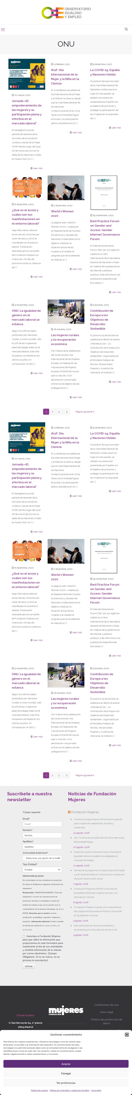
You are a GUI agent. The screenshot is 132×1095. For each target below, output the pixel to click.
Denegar (66, 1073)
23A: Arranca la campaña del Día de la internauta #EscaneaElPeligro (99, 839)
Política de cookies (39, 1090)
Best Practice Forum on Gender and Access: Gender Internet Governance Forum (105, 230)
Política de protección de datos (106, 1021)
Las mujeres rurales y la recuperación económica (65, 339)
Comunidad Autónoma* (35, 852)
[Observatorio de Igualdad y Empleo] (66, 12)
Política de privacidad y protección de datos (69, 1090)
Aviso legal (96, 1090)
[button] (127, 1034)
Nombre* (27, 830)
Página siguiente (84, 411)
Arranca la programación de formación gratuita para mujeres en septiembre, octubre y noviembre (98, 823)
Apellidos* (28, 841)
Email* (26, 818)
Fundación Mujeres (85, 812)
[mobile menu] (3, 29)
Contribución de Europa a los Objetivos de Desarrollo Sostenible (101, 319)
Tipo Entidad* (30, 864)
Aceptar (66, 1063)
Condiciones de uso (106, 1004)
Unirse (28, 966)
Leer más (38, 168)
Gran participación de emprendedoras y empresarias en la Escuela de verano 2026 (95, 927)
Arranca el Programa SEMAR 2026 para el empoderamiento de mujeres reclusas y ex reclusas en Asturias (96, 892)
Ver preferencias (66, 1082)
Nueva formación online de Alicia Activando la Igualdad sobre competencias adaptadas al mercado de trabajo (97, 856)
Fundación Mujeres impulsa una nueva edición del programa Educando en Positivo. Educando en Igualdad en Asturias (98, 911)
